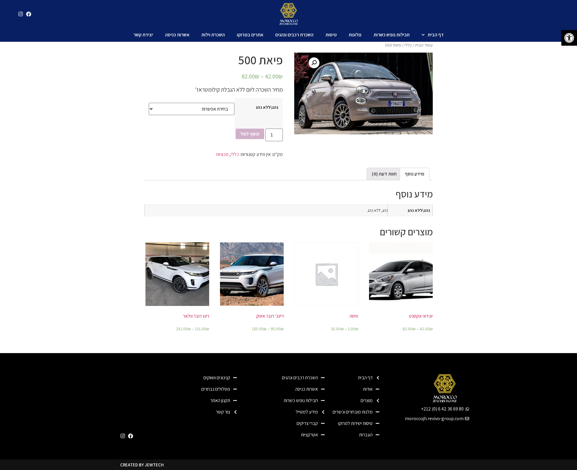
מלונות (355, 35)
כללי (408, 45)
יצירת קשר (143, 35)
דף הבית (436, 35)
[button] (569, 38)
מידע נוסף (414, 174)
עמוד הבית (424, 45)
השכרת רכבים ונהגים (294, 35)
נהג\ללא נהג (267, 107)
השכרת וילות (213, 35)
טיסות (331, 35)
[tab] (414, 174)
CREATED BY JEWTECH (142, 465)
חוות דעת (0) (384, 174)
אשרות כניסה (177, 35)
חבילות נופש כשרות (392, 35)
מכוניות (222, 154)
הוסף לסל (249, 134)
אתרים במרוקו (250, 35)
